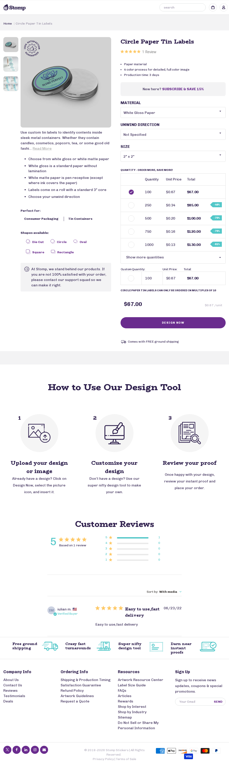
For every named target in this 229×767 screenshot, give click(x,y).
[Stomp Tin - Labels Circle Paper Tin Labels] (66, 82)
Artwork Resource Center (140, 680)
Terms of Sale (126, 759)
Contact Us (12, 685)
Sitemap (125, 717)
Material (131, 103)
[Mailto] (44, 750)
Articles (124, 696)
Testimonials (14, 696)
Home (7, 23)
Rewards (125, 701)
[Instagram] (35, 750)
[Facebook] (17, 750)
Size (125, 146)
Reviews (10, 690)
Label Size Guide (132, 685)
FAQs (122, 690)
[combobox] (182, 7)
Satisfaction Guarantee (81, 685)
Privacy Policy (103, 759)
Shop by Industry (132, 712)
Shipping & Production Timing (85, 680)
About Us (11, 680)
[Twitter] (7, 750)
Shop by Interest (132, 706)
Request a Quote (75, 701)
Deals (8, 701)
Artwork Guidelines (77, 696)
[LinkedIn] (26, 750)
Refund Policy (72, 690)
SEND (218, 702)
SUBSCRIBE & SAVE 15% (183, 89)
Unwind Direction (140, 124)
